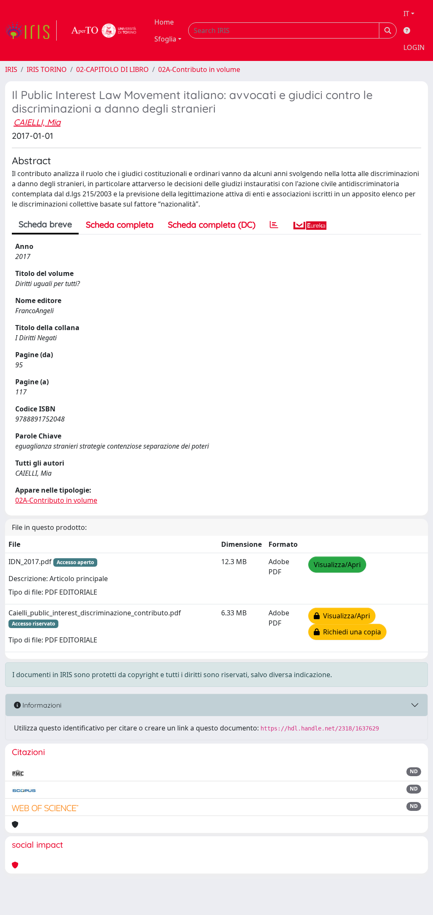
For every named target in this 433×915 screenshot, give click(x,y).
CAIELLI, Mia (37, 122)
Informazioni (41, 705)
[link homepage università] (104, 30)
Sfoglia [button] (165, 39)
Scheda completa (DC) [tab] (211, 224)
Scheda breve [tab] (45, 224)
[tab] (274, 225)
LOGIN (414, 47)
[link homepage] (31, 30)
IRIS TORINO (47, 69)
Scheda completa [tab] (119, 224)
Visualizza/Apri (337, 564)
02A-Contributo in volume (199, 69)
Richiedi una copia (350, 632)
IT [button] (406, 13)
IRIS (11, 69)
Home (164, 22)
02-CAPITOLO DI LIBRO (112, 69)
